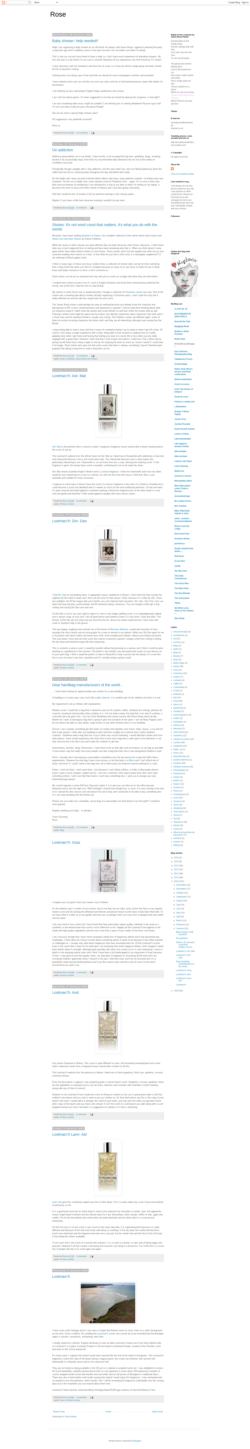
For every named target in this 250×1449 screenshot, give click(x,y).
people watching (181, 760)
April (178, 916)
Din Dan (112, 475)
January (180, 928)
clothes (176, 677)
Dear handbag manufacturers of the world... (87, 685)
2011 (176, 873)
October (180, 893)
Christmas (70, 359)
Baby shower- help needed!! (75, 41)
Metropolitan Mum (183, 481)
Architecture (179, 635)
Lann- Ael (56, 1202)
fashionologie (180, 364)
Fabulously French (183, 359)
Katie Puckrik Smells (184, 429)
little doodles (180, 451)
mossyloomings (182, 496)
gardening (178, 708)
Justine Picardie (182, 424)
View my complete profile (182, 174)
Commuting (178, 687)
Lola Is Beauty (181, 466)
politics (176, 780)
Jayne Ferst (180, 419)
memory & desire (182, 476)
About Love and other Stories (66, 239)
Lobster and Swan (183, 461)
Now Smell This (181, 534)
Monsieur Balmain (119, 629)
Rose (58, 14)
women (176, 841)
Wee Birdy (179, 618)
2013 (176, 865)
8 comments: (82, 208)
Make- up (177, 749)
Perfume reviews (67, 504)
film (175, 697)
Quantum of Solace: (91, 235)
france (62, 1400)
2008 (176, 991)
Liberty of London (181, 739)
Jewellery (177, 735)
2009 (176, 881)
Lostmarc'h (61, 1276)
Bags (62, 830)
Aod (54, 1063)
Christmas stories (134, 292)
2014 (176, 861)
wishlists (177, 838)
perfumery (179, 543)
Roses (176, 791)
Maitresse (179, 471)
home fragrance (180, 715)
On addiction (62, 150)
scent (175, 798)
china (176, 670)
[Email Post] (92, 133)
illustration (178, 722)
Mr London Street (182, 501)
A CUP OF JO (180, 309)
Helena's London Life (184, 401)
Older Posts (157, 1412)
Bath (175, 652)
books (62, 359)
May (178, 913)
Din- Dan (62, 595)
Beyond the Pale (182, 321)
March (179, 920)
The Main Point (181, 588)
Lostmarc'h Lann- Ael (69, 1134)
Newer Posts (59, 1412)
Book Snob (179, 339)
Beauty (176, 656)
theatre (176, 825)
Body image (179, 663)
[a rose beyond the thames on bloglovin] (184, 296)
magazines (178, 746)
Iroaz (83, 902)
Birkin (132, 760)
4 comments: (82, 1256)
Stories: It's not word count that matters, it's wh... (185, 944)
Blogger (137, 1441)
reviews (177, 787)
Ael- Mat (56, 446)
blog (175, 659)
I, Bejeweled (180, 406)
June (178, 908)
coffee (176, 683)
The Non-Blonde (182, 593)
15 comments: (82, 133)
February (180, 924)
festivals (177, 694)
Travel (176, 829)
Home (108, 1412)
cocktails (177, 680)
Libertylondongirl (182, 439)
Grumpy (177, 711)
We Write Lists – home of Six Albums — (184, 611)
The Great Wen (181, 583)
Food (175, 701)
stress (176, 815)
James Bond (81, 359)
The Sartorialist (181, 598)
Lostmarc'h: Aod (65, 992)
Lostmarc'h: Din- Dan (69, 521)
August (179, 900)
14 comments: (82, 356)
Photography (179, 770)
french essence (182, 384)
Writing (176, 845)
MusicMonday (179, 756)
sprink (177, 566)
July (178, 905)
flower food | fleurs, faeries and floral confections (183, 372)
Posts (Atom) (71, 1416)
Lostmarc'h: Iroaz (66, 842)
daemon (106, 697)
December (181, 885)
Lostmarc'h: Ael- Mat (69, 376)
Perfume (177, 763)
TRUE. (177, 603)
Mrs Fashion (180, 506)
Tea (175, 818)
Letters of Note (181, 434)
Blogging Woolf (181, 326)
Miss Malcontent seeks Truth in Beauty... (182, 488)
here (108, 1383)
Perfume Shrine (182, 538)
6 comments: (82, 501)
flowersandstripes (183, 379)
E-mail (176, 690)
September (181, 897)
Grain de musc (181, 397)
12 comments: (82, 827)
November (181, 889)
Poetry (176, 777)
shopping (177, 808)
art (174, 639)
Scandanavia (179, 794)
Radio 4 (177, 784)
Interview (177, 728)
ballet (176, 649)
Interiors (177, 725)
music (176, 753)
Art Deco (177, 642)
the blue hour (180, 571)
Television (178, 822)
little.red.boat (180, 456)
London (177, 742)
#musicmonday (180, 632)
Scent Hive (179, 561)
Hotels (176, 718)
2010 (176, 877)
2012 (176, 869)
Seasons (177, 801)
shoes (176, 805)
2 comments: (82, 972)
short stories (92, 359)
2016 (176, 857)
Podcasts (177, 773)
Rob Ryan (179, 556)
